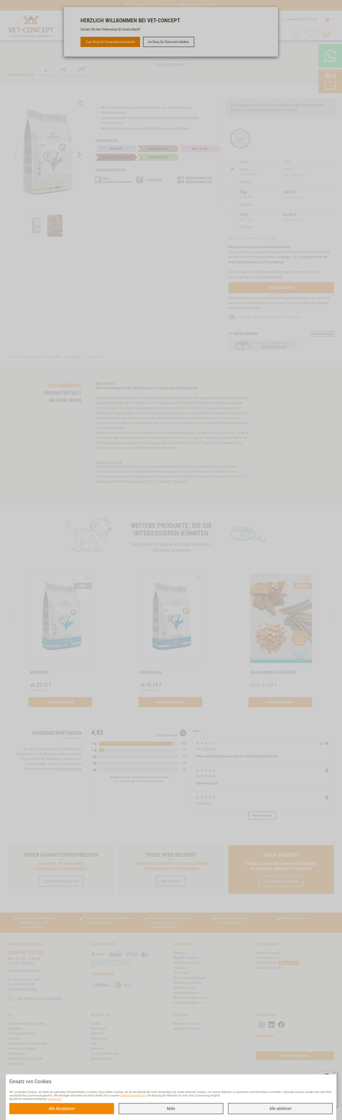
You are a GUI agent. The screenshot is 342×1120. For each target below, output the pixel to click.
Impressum (54, 1099)
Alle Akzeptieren (62, 1108)
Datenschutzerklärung (133, 1095)
